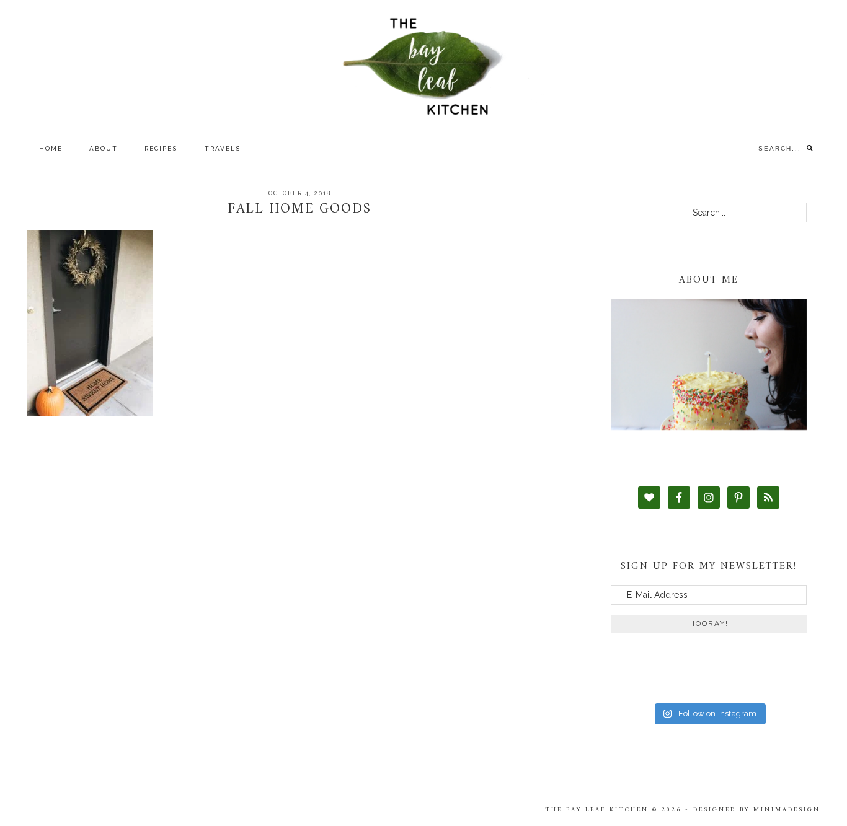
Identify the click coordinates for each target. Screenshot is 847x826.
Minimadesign (786, 809)
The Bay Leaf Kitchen (423, 66)
